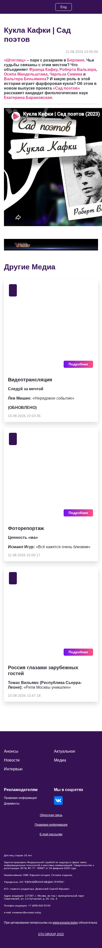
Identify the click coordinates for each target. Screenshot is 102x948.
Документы (12, 803)
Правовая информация (51, 824)
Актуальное (64, 751)
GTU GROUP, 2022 (51, 934)
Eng (63, 7)
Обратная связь (51, 815)
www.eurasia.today (65, 922)
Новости (12, 760)
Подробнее (78, 364)
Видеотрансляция (30, 379)
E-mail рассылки (51, 834)
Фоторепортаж (26, 528)
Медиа (60, 760)
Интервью (13, 769)
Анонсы (11, 751)
